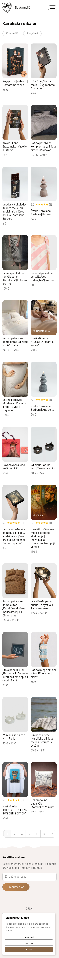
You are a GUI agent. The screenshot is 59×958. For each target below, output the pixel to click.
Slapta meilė (22, 7)
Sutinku (29, 949)
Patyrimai (32, 33)
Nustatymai (29, 937)
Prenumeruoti (16, 887)
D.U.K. (29, 908)
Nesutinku (29, 943)
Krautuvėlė (12, 33)
